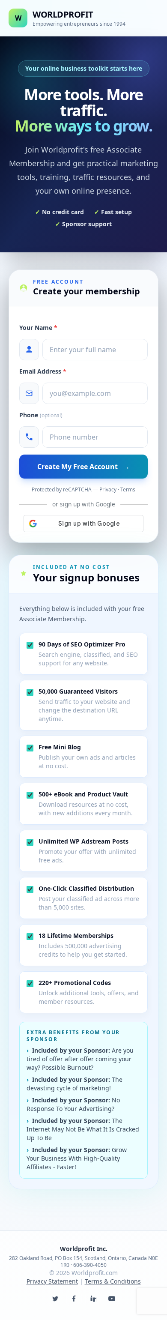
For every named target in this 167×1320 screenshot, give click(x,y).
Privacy (107, 489)
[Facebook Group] (74, 1298)
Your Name (38, 327)
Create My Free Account (83, 466)
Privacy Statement (52, 1281)
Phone (41, 415)
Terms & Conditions (113, 1281)
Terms (127, 489)
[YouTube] (111, 1298)
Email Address (42, 371)
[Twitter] (55, 1298)
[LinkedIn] (93, 1298)
